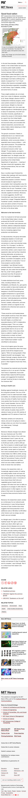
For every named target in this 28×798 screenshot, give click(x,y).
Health (3, 608)
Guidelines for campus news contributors (10, 756)
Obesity (4, 612)
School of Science (8, 718)
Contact (24, 791)
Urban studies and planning (14, 608)
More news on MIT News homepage (12, 678)
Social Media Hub (6, 794)
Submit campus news (8, 751)
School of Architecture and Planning (14, 707)
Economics (5, 605)
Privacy (3, 793)
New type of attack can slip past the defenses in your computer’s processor (19, 644)
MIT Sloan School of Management (13, 716)
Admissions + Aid (19, 770)
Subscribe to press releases (10, 747)
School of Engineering (9, 710)
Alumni (3, 775)
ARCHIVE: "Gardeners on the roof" (13, 598)
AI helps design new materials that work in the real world (19, 671)
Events (9, 791)
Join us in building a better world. (11, 780)
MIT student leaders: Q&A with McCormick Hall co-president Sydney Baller (19, 662)
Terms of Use (5, 733)
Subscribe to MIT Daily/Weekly (11, 743)
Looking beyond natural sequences (19, 633)
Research (16, 768)
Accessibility (9, 793)
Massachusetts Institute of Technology (12, 785)
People (14, 791)
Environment (13, 605)
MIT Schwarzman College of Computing (11, 722)
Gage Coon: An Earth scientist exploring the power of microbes (19, 624)
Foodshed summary (9, 591)
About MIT (17, 775)
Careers (18, 791)
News (15, 773)
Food (20, 605)
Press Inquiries (19, 733)
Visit (2, 791)
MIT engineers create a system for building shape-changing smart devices (19, 653)
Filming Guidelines (7, 736)
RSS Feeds (17, 736)
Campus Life (4, 773)
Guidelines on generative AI (10, 761)
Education (4, 768)
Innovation (4, 770)
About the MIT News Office (5, 729)
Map (5, 791)
